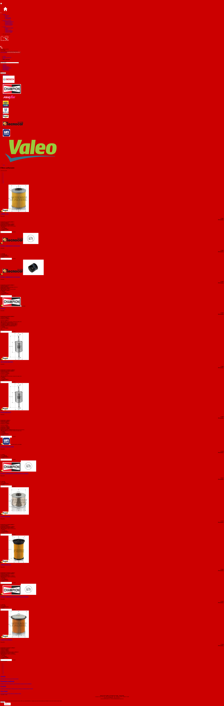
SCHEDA (2, 230)
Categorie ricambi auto (7, 57)
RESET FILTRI (6, 75)
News (6, 16)
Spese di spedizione (8, 24)
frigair (4, 100)
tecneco (4, 118)
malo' (4, 114)
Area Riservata (3, 693)
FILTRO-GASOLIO (5, 516)
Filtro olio (4, 64)
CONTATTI (3, 702)
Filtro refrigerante (6, 69)
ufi (3, 137)
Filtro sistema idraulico (7, 67)
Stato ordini (8, 693)
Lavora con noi (8, 17)
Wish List (12, 693)
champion (4, 94)
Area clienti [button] (4, 691)
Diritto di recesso (8, 29)
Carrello (14, 231)
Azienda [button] (4, 14)
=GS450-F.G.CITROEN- (6, 639)
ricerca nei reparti (3, 52)
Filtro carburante (6, 66)
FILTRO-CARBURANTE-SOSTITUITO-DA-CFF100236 (14, 596)
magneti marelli (5, 107)
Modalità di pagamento (9, 21)
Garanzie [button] (4, 26)
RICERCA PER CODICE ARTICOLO (14, 52)
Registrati (8, 34)
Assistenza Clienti (17, 693)
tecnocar (4, 128)
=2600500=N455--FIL (5, 564)
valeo (4, 164)
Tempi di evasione (8, 22)
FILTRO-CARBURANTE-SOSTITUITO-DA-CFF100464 (14, 473)
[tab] (112, 676)
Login (5, 34)
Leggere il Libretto (8, 32)
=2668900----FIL (4, 213)
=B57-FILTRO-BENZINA (6, 362)
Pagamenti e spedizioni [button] (7, 20)
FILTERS (2, 308)
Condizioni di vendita (9, 27)
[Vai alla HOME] (5, 12)
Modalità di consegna (9, 23)
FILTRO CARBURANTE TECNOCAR (10, 246)
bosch (4, 83)
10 (3, 182)
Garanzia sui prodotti (22, 688)
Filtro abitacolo (5, 68)
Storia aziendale (8, 18)
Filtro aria (4, 65)
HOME (4, 56)
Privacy (6, 28)
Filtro (4, 58)
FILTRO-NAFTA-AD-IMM (7, 446)
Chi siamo (7, 15)
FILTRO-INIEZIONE (5, 412)
